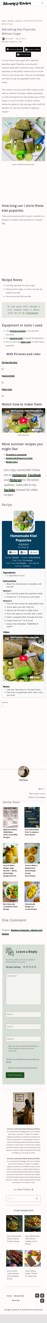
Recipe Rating (13, 966)
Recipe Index (19, 1296)
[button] (19, 544)
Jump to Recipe (15, 49)
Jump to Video (34, 49)
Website (10, 1038)
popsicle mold (16, 338)
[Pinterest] (42, 1301)
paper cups (26, 342)
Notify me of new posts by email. (22, 1067)
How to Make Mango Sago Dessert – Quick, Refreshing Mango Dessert (10, 870)
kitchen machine (18, 331)
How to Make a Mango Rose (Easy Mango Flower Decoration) (31, 870)
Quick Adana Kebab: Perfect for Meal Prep (31, 1273)
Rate (35, 552)
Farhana (10, 39)
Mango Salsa (12, 462)
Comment (12, 976)
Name (10, 1014)
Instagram (32, 313)
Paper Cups (7, 389)
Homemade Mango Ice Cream (19, 458)
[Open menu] (42, 3)
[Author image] (3, 38)
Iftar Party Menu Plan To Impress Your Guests (32, 832)
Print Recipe (24, 54)
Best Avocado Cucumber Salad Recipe (10, 906)
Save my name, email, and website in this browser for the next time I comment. (23, 1048)
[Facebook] (37, 1295)
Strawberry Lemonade (16, 454)
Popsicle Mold (8, 375)
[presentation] (10, 817)
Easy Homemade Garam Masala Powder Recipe (14, 1238)
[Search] (36, 1198)
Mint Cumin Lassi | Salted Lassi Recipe (36, 793)
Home (9, 1296)
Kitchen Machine (9, 362)
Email (10, 1026)
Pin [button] (24, 552)
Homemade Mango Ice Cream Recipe (31, 906)
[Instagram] (42, 1295)
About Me (16, 1300)
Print (14, 552)
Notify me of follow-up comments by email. (22, 1060)
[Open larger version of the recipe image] (23, 520)
